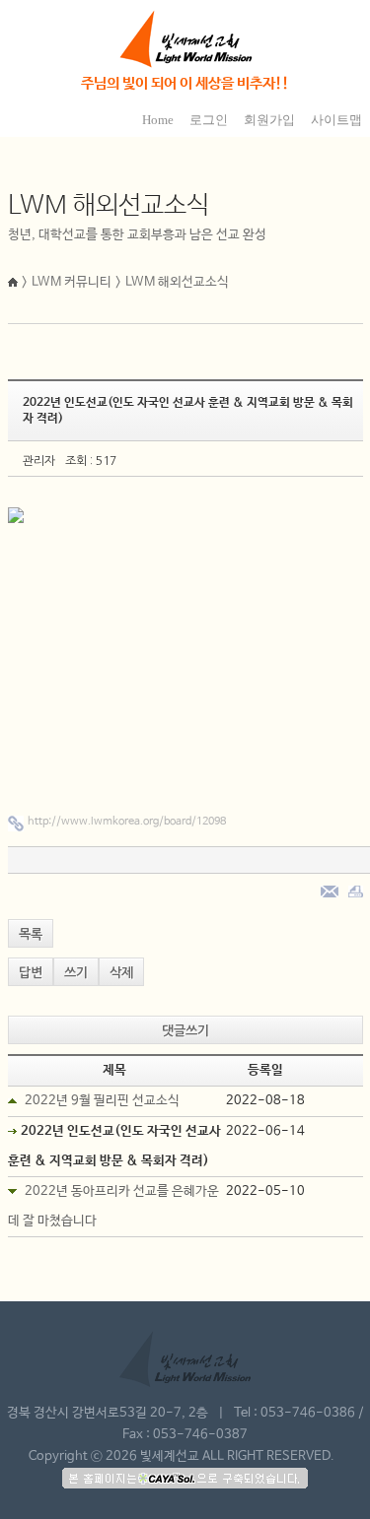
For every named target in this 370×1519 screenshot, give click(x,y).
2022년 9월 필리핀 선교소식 (102, 1100)
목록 (30, 934)
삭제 (121, 972)
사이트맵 (336, 119)
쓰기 (76, 972)
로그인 (208, 119)
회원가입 (269, 119)
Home (158, 119)
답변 (30, 972)
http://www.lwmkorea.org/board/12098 (127, 821)
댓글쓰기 (185, 1030)
